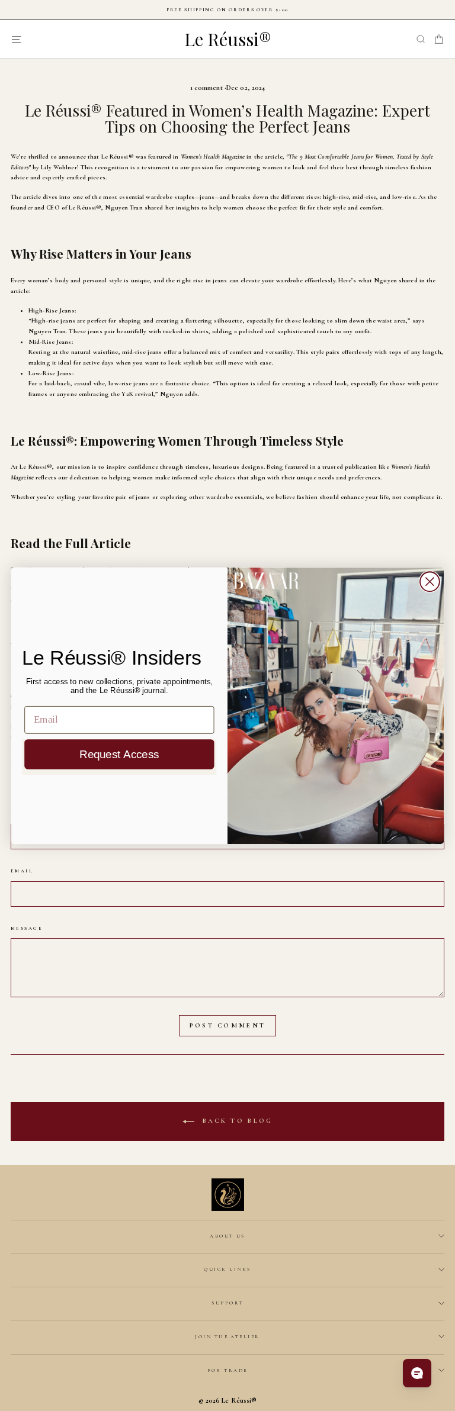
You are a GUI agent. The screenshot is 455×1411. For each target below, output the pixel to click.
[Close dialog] (430, 581)
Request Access (119, 754)
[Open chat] (417, 1373)
